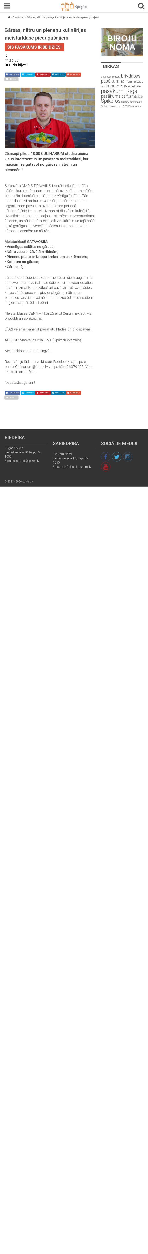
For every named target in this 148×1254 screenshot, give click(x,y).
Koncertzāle (132, 86)
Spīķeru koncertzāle (131, 101)
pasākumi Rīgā (119, 91)
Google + (75, 74)
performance (132, 96)
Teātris (126, 106)
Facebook (14, 74)
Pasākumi (18, 17)
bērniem (126, 81)
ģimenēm (136, 106)
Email (13, 79)
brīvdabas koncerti (110, 76)
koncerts (115, 86)
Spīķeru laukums (110, 106)
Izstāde (138, 81)
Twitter (29, 74)
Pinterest (45, 74)
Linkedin (60, 74)
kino (103, 86)
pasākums (111, 96)
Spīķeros (110, 101)
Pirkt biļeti (18, 65)
